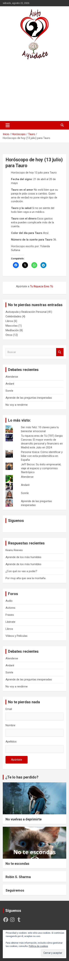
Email (9, 709)
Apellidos (11, 741)
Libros (9, 321)
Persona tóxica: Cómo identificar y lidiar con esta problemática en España (42, 455)
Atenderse (12, 376)
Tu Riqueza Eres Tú (41, 286)
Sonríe (9, 390)
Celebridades (13, 316)
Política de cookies (38, 946)
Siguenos (16, 520)
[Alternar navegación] (8, 125)
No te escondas (17, 863)
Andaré (10, 383)
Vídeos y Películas (16, 636)
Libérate (10, 621)
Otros (9, 335)
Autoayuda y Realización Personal (26, 311)
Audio (9, 600)
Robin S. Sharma (18, 877)
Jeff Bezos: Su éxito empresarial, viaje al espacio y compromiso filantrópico (41, 468)
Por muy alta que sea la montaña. (26, 578)
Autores (10, 607)
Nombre (10, 725)
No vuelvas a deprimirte (24, 819)
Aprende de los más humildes (23, 557)
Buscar (59, 352)
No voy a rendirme (17, 404)
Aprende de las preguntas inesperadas (29, 397)
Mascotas (12, 325)
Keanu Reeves (14, 550)
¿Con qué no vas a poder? (21, 571)
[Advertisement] (34, 90)
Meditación (12, 330)
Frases (10, 614)
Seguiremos (15, 890)
